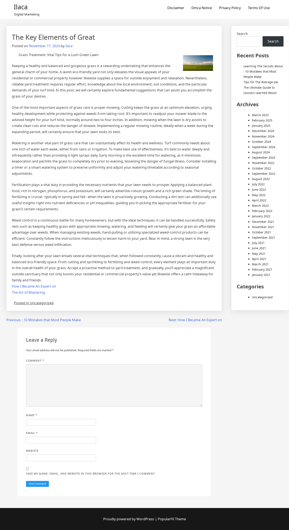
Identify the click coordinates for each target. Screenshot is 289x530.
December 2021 (263, 222)
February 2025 (262, 120)
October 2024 (261, 142)
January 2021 (261, 275)
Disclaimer (175, 8)
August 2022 (261, 179)
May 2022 (259, 195)
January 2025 (261, 126)
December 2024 (263, 131)
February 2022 (262, 211)
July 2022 (258, 184)
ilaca (69, 46)
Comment (35, 360)
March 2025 (260, 115)
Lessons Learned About (260, 93)
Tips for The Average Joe (261, 82)
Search (242, 33)
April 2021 (259, 259)
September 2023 (263, 158)
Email (32, 433)
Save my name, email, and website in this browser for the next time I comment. (91, 473)
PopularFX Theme (172, 519)
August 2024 (261, 152)
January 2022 (261, 216)
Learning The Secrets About (263, 66)
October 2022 (261, 168)
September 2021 (263, 237)
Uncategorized (262, 297)
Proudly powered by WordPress (129, 519)
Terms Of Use (259, 8)
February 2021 (262, 269)
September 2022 (263, 174)
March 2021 (260, 264)
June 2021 (259, 248)
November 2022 (263, 163)
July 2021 (258, 243)
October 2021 (261, 232)
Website (32, 451)
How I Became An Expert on (34, 286)
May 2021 (259, 254)
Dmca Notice (201, 8)
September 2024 (263, 147)
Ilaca (21, 7)
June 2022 (259, 189)
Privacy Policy (230, 8)
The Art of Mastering (28, 292)
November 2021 (263, 227)
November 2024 (263, 136)
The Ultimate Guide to (259, 87)
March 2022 (260, 206)
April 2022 (259, 200)
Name (31, 415)
